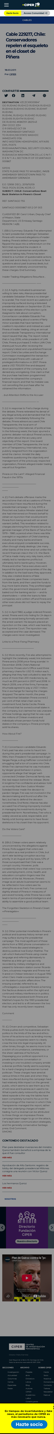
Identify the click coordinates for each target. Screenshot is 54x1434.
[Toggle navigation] (6, 5)
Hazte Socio (12, 13)
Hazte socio (29, 1424)
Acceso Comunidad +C (36, 13)
